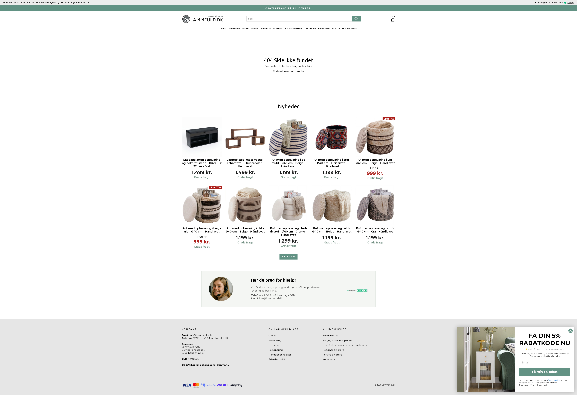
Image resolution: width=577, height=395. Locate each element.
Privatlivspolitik (277, 359)
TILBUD (223, 28)
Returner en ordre (333, 349)
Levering (274, 345)
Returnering (276, 349)
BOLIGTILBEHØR (293, 28)
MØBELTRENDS (250, 28)
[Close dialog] (570, 330)
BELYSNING (324, 28)
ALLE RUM (265, 28)
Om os (272, 335)
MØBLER (277, 28)
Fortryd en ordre (332, 354)
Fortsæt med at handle (288, 71)
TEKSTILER (310, 28)
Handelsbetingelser (280, 354)
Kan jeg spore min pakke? (338, 340)
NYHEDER (234, 28)
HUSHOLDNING (350, 28)
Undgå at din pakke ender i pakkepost (345, 345)
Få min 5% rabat (544, 372)
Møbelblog (275, 340)
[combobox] (303, 18)
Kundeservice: (11, 2)
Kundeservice (330, 335)
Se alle (288, 256)
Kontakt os (329, 359)
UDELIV (336, 28)
